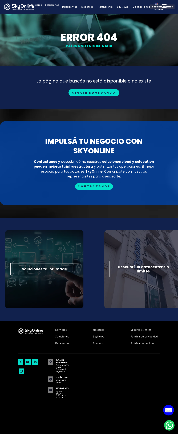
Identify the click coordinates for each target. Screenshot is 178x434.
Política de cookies (142, 343)
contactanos (94, 186)
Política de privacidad (144, 336)
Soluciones (62, 336)
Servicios (61, 329)
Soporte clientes (141, 329)
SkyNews (122, 6)
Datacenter (69, 6)
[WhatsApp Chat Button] (169, 425)
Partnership (105, 6)
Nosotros (87, 6)
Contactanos (141, 6)
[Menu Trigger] (164, 6)
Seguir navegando (94, 93)
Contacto (98, 343)
